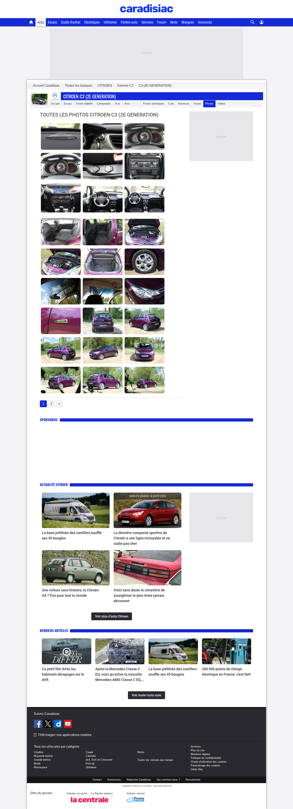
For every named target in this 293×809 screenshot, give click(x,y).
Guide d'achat (70, 22)
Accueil (55, 103)
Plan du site (198, 750)
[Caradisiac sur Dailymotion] (58, 724)
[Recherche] (252, 22)
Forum (161, 22)
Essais (52, 22)
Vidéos (222, 103)
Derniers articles (54, 630)
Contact (97, 779)
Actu (40, 22)
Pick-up (90, 763)
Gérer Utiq (197, 769)
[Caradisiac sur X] (48, 724)
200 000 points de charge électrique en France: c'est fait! (226, 671)
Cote (171, 103)
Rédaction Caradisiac (139, 779)
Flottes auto (129, 22)
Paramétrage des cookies (205, 765)
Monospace (40, 767)
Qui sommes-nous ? (168, 779)
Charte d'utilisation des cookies (209, 761)
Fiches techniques (153, 103)
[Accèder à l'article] (76, 510)
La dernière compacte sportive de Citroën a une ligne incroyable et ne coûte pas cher (142, 538)
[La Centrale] (90, 803)
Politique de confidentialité (206, 757)
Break (37, 763)
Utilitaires (110, 22)
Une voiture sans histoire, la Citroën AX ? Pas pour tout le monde (70, 593)
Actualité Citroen (54, 484)
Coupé (89, 752)
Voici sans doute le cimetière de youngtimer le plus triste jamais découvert (139, 595)
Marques (188, 22)
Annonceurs (114, 779)
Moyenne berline (43, 755)
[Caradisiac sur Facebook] (38, 724)
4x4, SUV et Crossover (99, 759)
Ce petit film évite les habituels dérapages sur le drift (63, 674)
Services (147, 22)
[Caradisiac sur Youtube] (68, 724)
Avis (117, 103)
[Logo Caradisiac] (146, 16)
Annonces (205, 22)
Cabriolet (91, 755)
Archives (196, 746)
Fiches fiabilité (84, 103)
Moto (174, 22)
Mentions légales (200, 754)
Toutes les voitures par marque (155, 759)
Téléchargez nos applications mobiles (64, 735)
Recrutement (193, 779)
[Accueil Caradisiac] (31, 22)
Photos (209, 103)
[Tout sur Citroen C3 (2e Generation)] (39, 104)
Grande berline (42, 759)
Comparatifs (104, 103)
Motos (141, 752)
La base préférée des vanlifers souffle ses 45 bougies (72, 535)
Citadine (38, 752)
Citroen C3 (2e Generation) (89, 96)
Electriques (92, 22)
